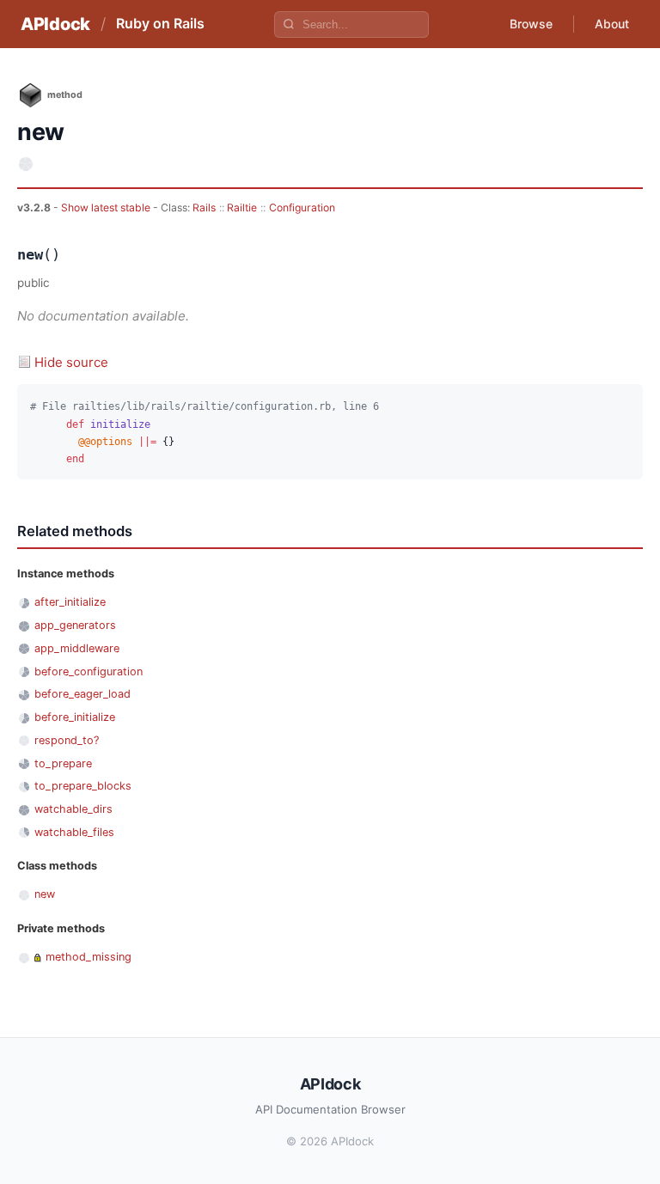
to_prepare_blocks (82, 785)
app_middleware (76, 648)
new (44, 894)
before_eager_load (82, 693)
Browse (531, 23)
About (612, 23)
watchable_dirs (73, 809)
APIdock (55, 24)
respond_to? (66, 740)
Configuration (302, 207)
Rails (204, 207)
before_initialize (74, 717)
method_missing (88, 956)
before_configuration (88, 671)
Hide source (71, 362)
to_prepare (63, 763)
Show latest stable (107, 207)
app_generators (75, 625)
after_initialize (70, 601)
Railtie (242, 207)
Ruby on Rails (160, 23)
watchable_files (74, 832)
